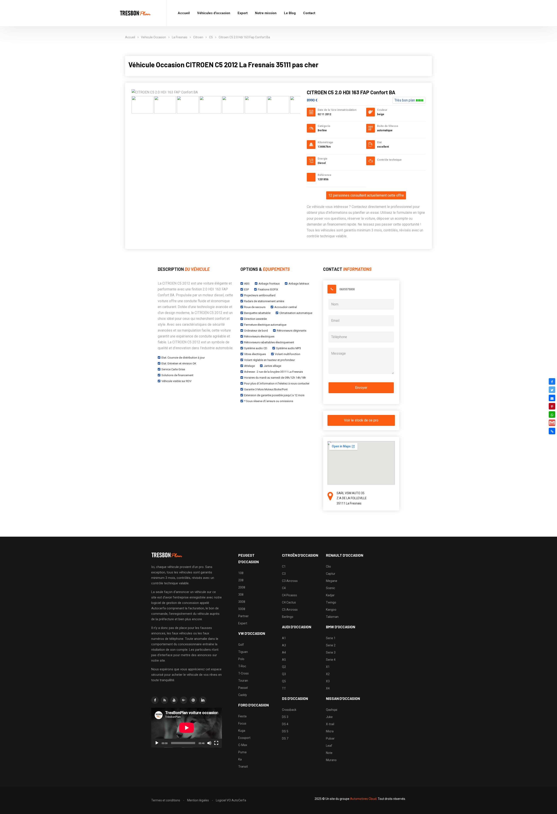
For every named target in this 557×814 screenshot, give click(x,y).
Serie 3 (331, 652)
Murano (331, 760)
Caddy (242, 695)
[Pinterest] (552, 406)
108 (240, 573)
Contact (309, 13)
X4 (328, 688)
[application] (186, 728)
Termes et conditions (165, 800)
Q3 (284, 674)
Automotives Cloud (363, 799)
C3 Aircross (290, 581)
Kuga (241, 730)
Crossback (289, 709)
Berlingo (287, 617)
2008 (241, 587)
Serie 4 (331, 659)
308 (240, 594)
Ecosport (244, 738)
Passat (243, 687)
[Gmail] (552, 423)
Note (329, 753)
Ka (240, 759)
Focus (242, 723)
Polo (241, 659)
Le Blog (290, 13)
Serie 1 (331, 638)
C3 (284, 573)
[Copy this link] (552, 431)
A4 (284, 652)
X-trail (330, 724)
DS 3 (285, 717)
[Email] (552, 398)
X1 (328, 667)
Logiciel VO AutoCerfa (231, 800)
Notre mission (266, 13)
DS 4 (285, 724)
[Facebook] (552, 381)
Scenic (330, 588)
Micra (330, 731)
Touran (243, 680)
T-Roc (242, 666)
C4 (284, 588)
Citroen (198, 37)
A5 (284, 659)
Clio (328, 566)
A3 (284, 645)
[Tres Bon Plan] (135, 13)
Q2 (284, 667)
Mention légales (198, 800)
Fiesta (242, 716)
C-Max (242, 745)
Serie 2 (331, 645)
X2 (328, 674)
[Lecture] (157, 743)
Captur (330, 573)
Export (243, 13)
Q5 (284, 681)
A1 (284, 638)
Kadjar (330, 595)
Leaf (329, 745)
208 (240, 580)
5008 (241, 609)
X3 (328, 681)
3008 (241, 601)
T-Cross (243, 673)
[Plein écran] (216, 743)
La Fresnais (179, 37)
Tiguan (243, 652)
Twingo (331, 602)
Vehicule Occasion (153, 37)
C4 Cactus (289, 602)
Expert (242, 623)
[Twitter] (552, 389)
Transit (243, 766)
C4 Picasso (289, 595)
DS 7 (285, 738)
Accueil (184, 13)
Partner (243, 616)
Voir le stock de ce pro (361, 420)
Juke (329, 717)
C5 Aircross (290, 609)
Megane (331, 581)
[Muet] (209, 743)
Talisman (332, 617)
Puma (242, 752)
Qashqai (331, 709)
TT (284, 688)
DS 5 (285, 731)
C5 (211, 37)
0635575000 (347, 289)
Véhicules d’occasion (213, 13)
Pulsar (330, 738)
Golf (241, 644)
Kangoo (331, 609)
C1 (284, 566)
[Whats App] (552, 414)
